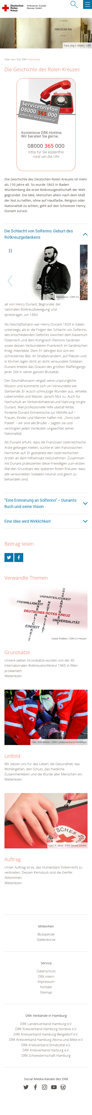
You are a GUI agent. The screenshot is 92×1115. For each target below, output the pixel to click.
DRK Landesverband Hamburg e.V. (46, 1023)
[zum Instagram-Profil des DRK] (44, 1087)
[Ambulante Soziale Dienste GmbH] (13, 9)
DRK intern (46, 976)
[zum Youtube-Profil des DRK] (54, 1087)
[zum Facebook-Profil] (26, 1087)
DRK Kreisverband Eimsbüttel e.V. (46, 1045)
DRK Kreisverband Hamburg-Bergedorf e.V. (46, 1034)
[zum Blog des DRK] (63, 1087)
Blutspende (46, 934)
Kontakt (46, 987)
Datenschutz (46, 971)
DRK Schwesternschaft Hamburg (46, 1055)
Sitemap (46, 992)
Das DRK (21, 59)
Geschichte (34, 59)
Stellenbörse (46, 939)
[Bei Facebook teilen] (18, 557)
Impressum (46, 981)
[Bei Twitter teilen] (8, 557)
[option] (46, 275)
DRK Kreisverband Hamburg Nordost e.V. (46, 1029)
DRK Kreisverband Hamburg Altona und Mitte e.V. (46, 1039)
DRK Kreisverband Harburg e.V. (46, 1050)
